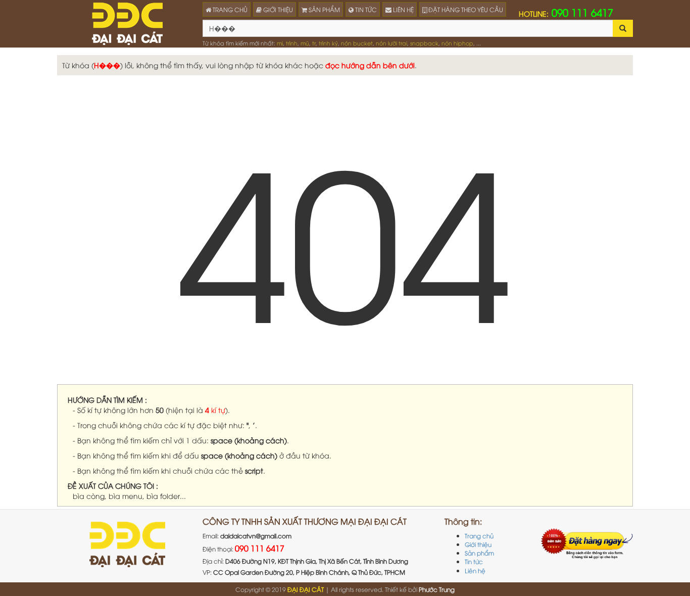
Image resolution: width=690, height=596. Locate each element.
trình (292, 43)
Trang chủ (479, 535)
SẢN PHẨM (323, 9)
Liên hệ (475, 570)
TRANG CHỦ (229, 9)
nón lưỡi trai (391, 43)
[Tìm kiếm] (623, 28)
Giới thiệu (478, 544)
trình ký (328, 43)
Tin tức (474, 561)
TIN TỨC (365, 9)
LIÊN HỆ (402, 9)
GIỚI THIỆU (277, 9)
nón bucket (357, 43)
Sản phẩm (479, 552)
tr (314, 43)
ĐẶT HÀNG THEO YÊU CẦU (465, 9)
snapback (424, 43)
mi (280, 43)
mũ (305, 43)
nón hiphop (457, 43)
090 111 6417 (566, 12)
